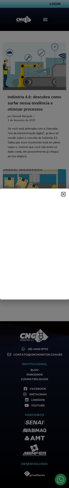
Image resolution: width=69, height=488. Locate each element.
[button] (63, 194)
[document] (34, 244)
